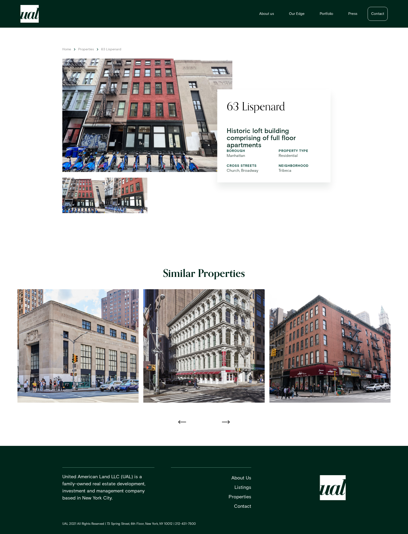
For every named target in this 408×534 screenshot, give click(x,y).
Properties (86, 49)
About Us (241, 478)
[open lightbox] (83, 195)
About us (266, 14)
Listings (242, 487)
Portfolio (326, 14)
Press (352, 14)
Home (66, 49)
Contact (377, 14)
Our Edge (297, 14)
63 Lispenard (111, 49)
